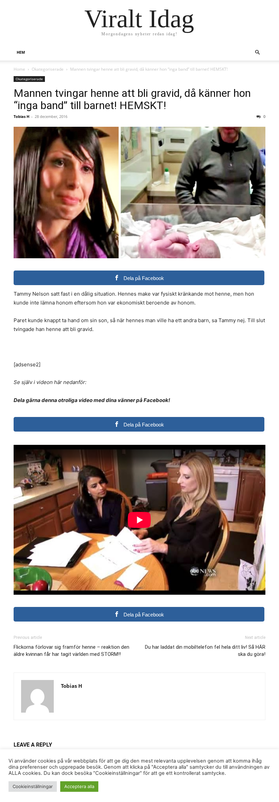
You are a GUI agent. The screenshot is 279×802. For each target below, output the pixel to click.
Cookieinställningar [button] (33, 786)
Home (19, 69)
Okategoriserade (48, 69)
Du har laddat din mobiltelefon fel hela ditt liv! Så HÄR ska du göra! (205, 650)
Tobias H (21, 116)
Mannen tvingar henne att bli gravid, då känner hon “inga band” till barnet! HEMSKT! (132, 99)
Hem (21, 52)
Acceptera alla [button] (79, 786)
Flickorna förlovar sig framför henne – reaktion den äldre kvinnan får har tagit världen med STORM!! (71, 650)
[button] (257, 52)
